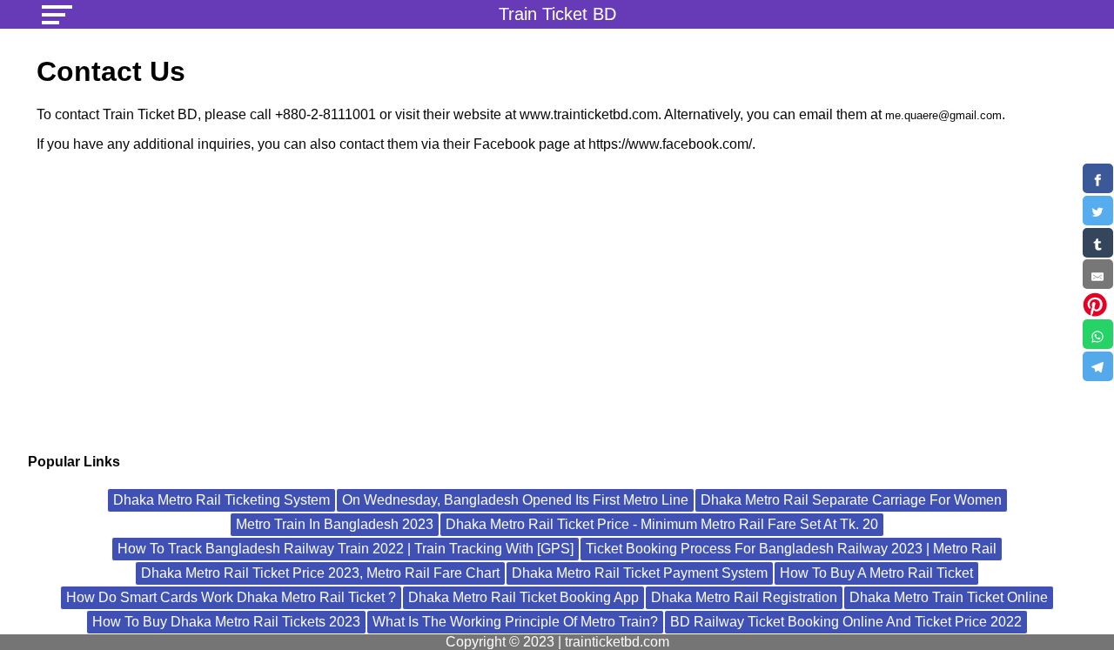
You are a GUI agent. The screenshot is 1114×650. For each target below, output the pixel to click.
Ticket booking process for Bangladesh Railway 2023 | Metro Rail (791, 548)
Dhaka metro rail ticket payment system (640, 573)
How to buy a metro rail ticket (876, 573)
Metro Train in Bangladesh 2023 (334, 524)
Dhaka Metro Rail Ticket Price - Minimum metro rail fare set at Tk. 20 (662, 524)
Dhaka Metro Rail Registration (744, 597)
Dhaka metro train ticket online (948, 597)
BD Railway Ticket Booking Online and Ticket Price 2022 (846, 621)
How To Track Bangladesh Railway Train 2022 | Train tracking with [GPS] (345, 548)
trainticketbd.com (617, 641)
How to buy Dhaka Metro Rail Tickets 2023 (226, 621)
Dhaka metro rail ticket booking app (523, 597)
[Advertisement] (557, 305)
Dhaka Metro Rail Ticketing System (221, 500)
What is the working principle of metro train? (515, 621)
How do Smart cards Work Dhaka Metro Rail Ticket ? (231, 597)
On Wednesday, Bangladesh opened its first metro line (515, 500)
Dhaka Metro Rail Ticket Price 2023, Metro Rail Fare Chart (320, 573)
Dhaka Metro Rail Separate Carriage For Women (851, 500)
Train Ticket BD (557, 13)
